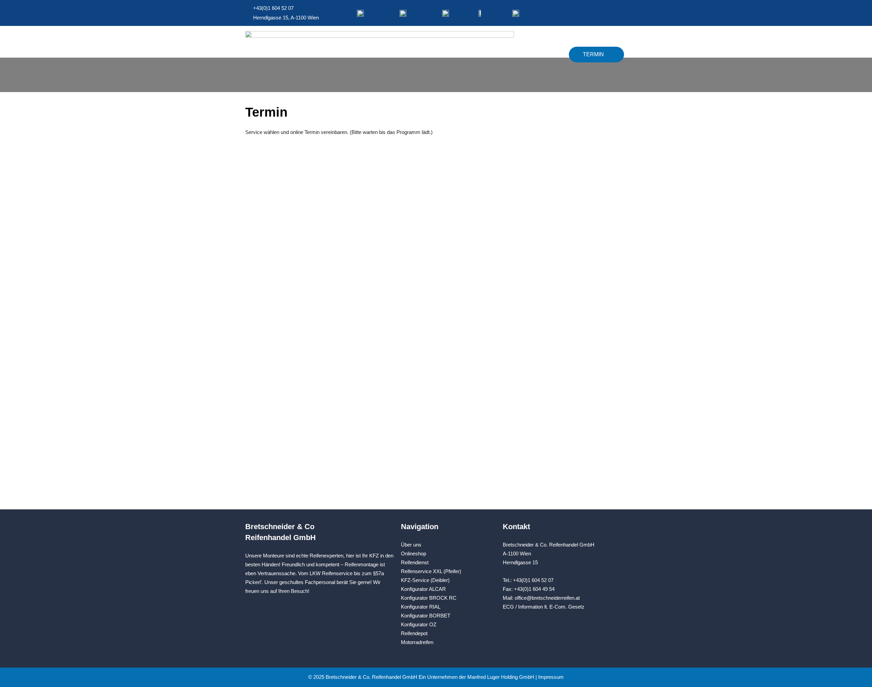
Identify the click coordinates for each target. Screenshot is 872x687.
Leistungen (422, 54)
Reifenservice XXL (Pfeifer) (431, 571)
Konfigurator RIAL (420, 607)
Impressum (551, 677)
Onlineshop (539, 54)
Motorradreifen (417, 642)
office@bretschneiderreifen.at (547, 598)
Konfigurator (480, 54)
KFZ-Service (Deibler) (425, 580)
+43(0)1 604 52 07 (533, 580)
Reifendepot (414, 633)
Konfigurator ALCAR (423, 589)
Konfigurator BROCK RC (428, 598)
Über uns (411, 545)
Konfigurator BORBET (425, 615)
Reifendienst (415, 562)
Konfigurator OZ (418, 624)
